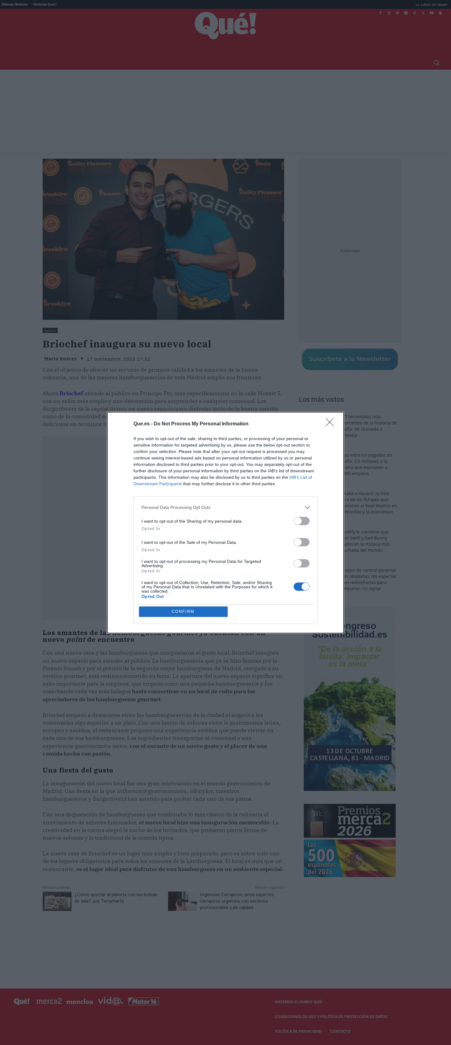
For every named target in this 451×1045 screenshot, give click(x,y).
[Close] (331, 424)
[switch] (302, 521)
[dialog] (225, 522)
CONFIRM (183, 611)
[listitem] (225, 507)
